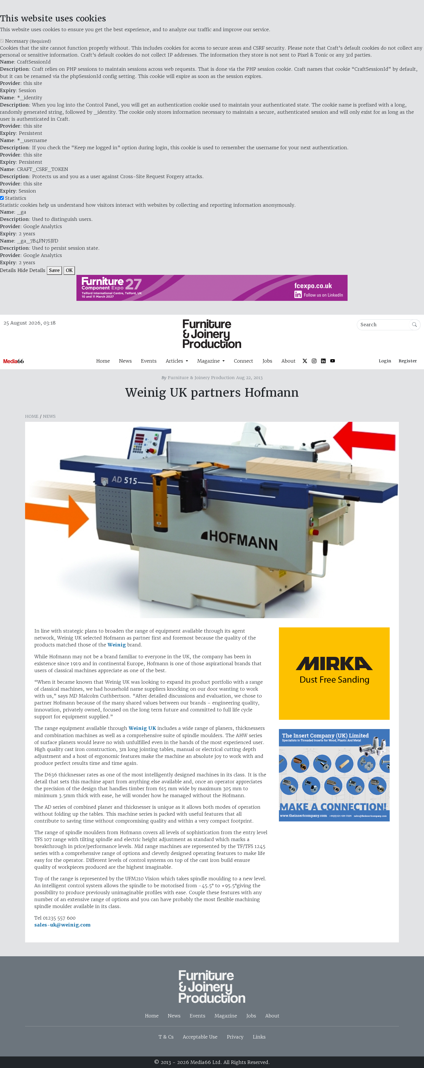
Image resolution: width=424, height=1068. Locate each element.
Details (8, 270)
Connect (243, 361)
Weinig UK (142, 728)
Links (259, 1037)
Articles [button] (175, 361)
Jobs (267, 361)
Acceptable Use (200, 1037)
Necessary (28, 41)
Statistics (15, 198)
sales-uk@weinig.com (62, 925)
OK (69, 270)
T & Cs (166, 1037)
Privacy (235, 1037)
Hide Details (31, 270)
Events (149, 361)
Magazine (226, 1016)
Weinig (117, 645)
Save (54, 270)
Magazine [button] (209, 361)
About (289, 361)
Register (408, 361)
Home (103, 361)
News (125, 361)
